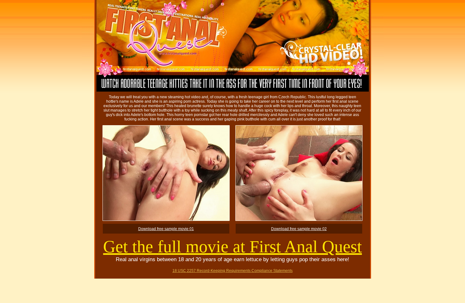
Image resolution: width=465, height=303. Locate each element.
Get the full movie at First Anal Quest (232, 246)
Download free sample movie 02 (299, 229)
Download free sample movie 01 (166, 229)
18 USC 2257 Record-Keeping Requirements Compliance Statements (232, 270)
